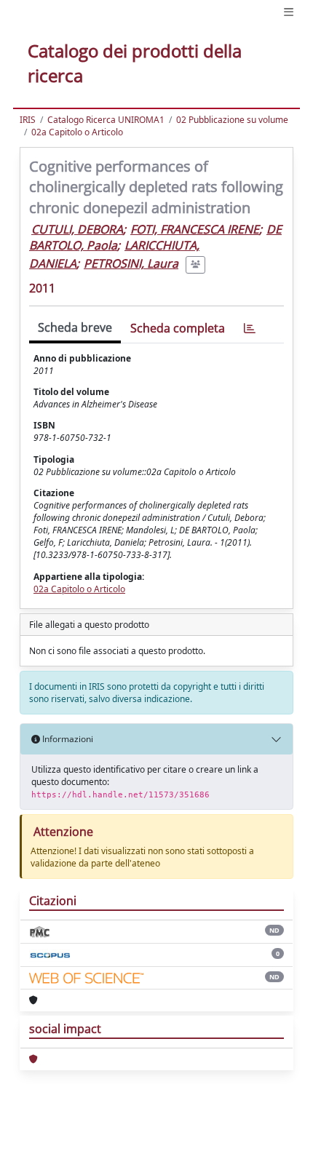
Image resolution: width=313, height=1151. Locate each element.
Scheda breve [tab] (75, 327)
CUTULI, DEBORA (77, 229)
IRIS (28, 119)
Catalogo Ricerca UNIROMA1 (106, 119)
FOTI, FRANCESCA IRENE (194, 229)
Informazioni (66, 739)
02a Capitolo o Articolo (77, 132)
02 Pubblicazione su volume (232, 119)
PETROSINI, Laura (131, 263)
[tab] (249, 328)
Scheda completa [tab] (177, 328)
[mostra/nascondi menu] (288, 12)
